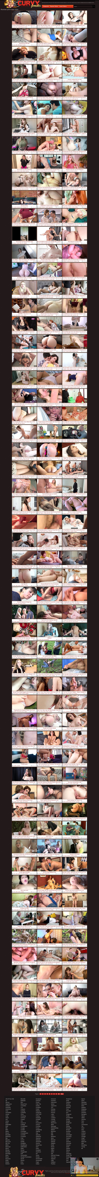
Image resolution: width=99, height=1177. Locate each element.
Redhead (68, 1122)
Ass (7, 1119)
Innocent (53, 1099)
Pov (67, 1112)
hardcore (52, 153)
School (68, 1133)
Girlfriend (38, 1136)
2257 (66, 1173)
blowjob (45, 171)
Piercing (68, 1105)
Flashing (38, 1117)
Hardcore (38, 1152)
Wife (82, 1143)
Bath (7, 1126)
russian (25, 26)
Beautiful (8, 1134)
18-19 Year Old (10, 1099)
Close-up (23, 1122)
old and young (49, 225)
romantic (22, 567)
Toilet (82, 1128)
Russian (68, 1131)
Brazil (7, 1157)
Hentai (38, 1157)
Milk (52, 1134)
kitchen (75, 855)
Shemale (68, 1143)
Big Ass (8, 1140)
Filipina (38, 1111)
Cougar (23, 1128)
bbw (16, 26)
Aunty (7, 1121)
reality (25, 909)
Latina (52, 1116)
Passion (68, 1102)
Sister (67, 1146)
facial (52, 315)
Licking (53, 1119)
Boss (7, 1155)
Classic (23, 1119)
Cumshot (23, 1136)
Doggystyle (24, 1152)
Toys (82, 1129)
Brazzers (8, 1158)
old (48, 873)
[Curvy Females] (22, 4)
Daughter (23, 1143)
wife (16, 44)
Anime (7, 1114)
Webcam (83, 1141)
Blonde (8, 1150)
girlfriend (65, 135)
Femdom (38, 1107)
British (7, 1162)
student (52, 657)
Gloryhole (38, 1141)
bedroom (22, 369)
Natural (53, 1141)
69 (82, 1148)
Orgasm (53, 1158)
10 (58, 1094)
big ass (22, 26)
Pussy (68, 1119)
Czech (22, 1140)
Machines (53, 1122)
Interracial (53, 1102)
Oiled (52, 1152)
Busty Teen (24, 1104)
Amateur (8, 1105)
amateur (47, 44)
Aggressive (9, 1104)
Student (83, 1111)
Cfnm (22, 1114)
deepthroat (72, 405)
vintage (21, 801)
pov (44, 26)
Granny (38, 1143)
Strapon (83, 1107)
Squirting (83, 1102)
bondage (24, 207)
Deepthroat (24, 1145)
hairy (26, 1053)
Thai (82, 1122)
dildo (77, 783)
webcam (75, 171)
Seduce (68, 1138)
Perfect (68, 1104)
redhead (46, 549)
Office (52, 1150)
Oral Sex (53, 1157)
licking (52, 1089)
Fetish (37, 1109)
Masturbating (54, 1128)
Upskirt (83, 1134)
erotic (27, 783)
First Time (38, 1114)
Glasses (38, 1140)
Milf (52, 1133)
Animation (8, 1112)
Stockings (84, 1104)
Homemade (39, 1158)
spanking (68, 441)
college (48, 927)
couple (46, 207)
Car (22, 1107)
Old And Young (55, 1155)
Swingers (84, 1114)
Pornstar (68, 1111)
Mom (52, 1138)
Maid (52, 1124)
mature (25, 315)
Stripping (83, 1109)
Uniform (83, 1133)
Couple (23, 1129)
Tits (82, 1126)
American (8, 1109)
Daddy (22, 1141)
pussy (54, 225)
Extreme (38, 1100)
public (77, 1089)
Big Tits (8, 1143)
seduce (24, 819)
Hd (37, 1153)
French (38, 1124)
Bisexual (8, 1146)
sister (15, 405)
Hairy (37, 1148)
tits (46, 189)
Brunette (23, 1099)
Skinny (68, 1150)
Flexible (38, 1119)
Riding (68, 1126)
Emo (22, 1162)
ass (50, 44)
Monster (53, 1140)
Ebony (22, 1160)
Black (7, 1148)
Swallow (83, 1112)
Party (67, 1100)
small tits (72, 855)
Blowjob (8, 1152)
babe (46, 153)
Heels (37, 1155)
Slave (67, 1152)
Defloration (24, 1146)
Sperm (83, 1099)
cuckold (51, 441)
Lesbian (53, 1117)
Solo (67, 1158)
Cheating (23, 1116)
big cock (76, 44)
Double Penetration (26, 1157)
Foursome (38, 1122)
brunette (18, 207)
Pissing (68, 1107)
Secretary (68, 1136)
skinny (52, 243)
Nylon (52, 1148)
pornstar (43, 153)
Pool (67, 1109)
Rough (68, 1129)
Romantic (68, 1128)
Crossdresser (24, 1133)
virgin (48, 405)
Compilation (24, 1126)
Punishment (69, 1117)
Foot (37, 1121)
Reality (68, 1121)
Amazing (8, 1107)
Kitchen (53, 1111)
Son (67, 1160)
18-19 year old (18, 135)
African (7, 1102)
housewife (23, 873)
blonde (47, 26)
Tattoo (83, 1117)
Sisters (68, 1148)
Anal (7, 1111)
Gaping (38, 1131)
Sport (82, 1100)
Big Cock (8, 1141)
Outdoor (53, 1162)
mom (65, 26)
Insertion (53, 1100)
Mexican (53, 1131)
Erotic (22, 1163)
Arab (7, 1116)
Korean (53, 1112)
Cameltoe (23, 1105)
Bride (7, 1160)
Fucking (38, 1126)
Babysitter (8, 1124)
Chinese (23, 1117)
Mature (53, 1129)
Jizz (52, 1107)
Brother (8, 1163)
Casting (23, 1111)
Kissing (53, 1109)
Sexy (67, 1140)
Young (83, 1146)
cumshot (52, 1035)
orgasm (78, 387)
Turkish (83, 1131)
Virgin (83, 1138)
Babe (7, 1122)
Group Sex (39, 1145)
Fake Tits (38, 1104)
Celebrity (23, 1112)
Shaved (68, 1141)
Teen (82, 1121)
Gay (37, 1133)
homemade (24, 153)
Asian (7, 1117)
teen (14, 26)
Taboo (83, 1116)
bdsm (21, 207)
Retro (67, 1124)
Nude (52, 1145)
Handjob (38, 1150)
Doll (22, 1153)
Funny (37, 1128)
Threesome (84, 1124)
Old (52, 1153)
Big (6, 1138)
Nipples (53, 1143)
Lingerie (53, 1121)
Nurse (52, 1146)
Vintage (83, 1136)
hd (27, 207)
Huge (37, 1162)
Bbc (7, 1128)
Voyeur (83, 1140)
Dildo (22, 1148)
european (50, 26)
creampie (45, 243)
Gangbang (39, 1129)
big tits (72, 26)
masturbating (76, 603)
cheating (49, 747)
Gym (37, 1146)
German (38, 1134)
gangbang (51, 423)
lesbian (20, 189)
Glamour (38, 1138)
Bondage (8, 1153)
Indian (37, 1163)
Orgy (52, 1160)
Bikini (7, 1145)
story (50, 801)
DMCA (69, 1173)
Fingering (38, 1112)
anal (42, 189)
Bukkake (23, 1100)
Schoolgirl (69, 1134)
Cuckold (23, 1134)
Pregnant (68, 1114)
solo (27, 153)
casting (71, 729)
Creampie (23, 1131)
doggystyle (53, 171)
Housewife (39, 1160)
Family (38, 1105)
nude (77, 675)
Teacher (83, 1119)
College (23, 1124)
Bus (22, 1102)
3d (6, 1100)
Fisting (38, 1116)
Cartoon (23, 1109)
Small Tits (69, 1155)
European (38, 1099)
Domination (24, 1155)
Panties (53, 1163)
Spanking (68, 1162)
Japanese (53, 1105)
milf (66, 26)
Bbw (7, 1129)
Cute (22, 1138)
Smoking (68, 1157)
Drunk (22, 1158)
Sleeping (68, 1153)
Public (68, 1116)
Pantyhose (69, 1099)
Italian (52, 1104)
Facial (37, 1102)
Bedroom (8, 1136)
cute (45, 44)
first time (21, 459)
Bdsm (7, 1131)
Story (82, 1105)
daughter (18, 981)
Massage (53, 1126)
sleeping (50, 891)
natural (75, 405)
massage (72, 333)
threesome (26, 189)
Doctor (22, 1150)
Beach (7, 1133)
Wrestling (84, 1145)
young (50, 603)
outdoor (72, 441)
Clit (22, 1121)
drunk (47, 837)
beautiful (19, 26)
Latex (52, 1114)
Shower (68, 1145)
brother (48, 819)
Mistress (53, 1136)
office (74, 729)
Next (62, 1094)
